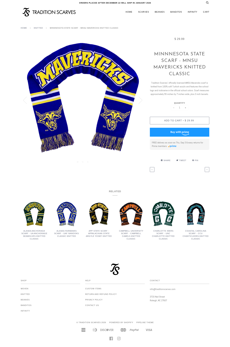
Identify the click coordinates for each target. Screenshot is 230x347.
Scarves (143, 12)
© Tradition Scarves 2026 (91, 322)
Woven (24, 289)
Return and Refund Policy (101, 294)
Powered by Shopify (121, 322)
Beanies (160, 12)
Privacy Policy (94, 300)
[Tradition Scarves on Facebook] (111, 340)
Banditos (176, 12)
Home (129, 12)
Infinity (192, 12)
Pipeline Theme (145, 322)
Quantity (179, 103)
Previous (24, 100)
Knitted (38, 28)
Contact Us (92, 305)
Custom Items (93, 289)
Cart (206, 12)
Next (140, 100)
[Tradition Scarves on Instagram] (119, 340)
